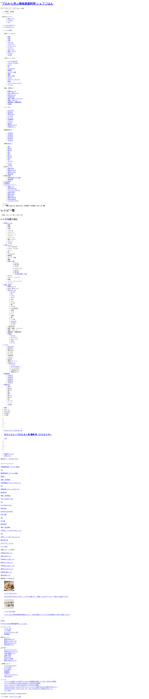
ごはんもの (11, 68)
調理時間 (7, 373)
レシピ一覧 (7, 628)
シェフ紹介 (7, 181)
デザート (10, 53)
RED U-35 (11, 195)
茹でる (10, 156)
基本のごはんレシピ (10, 643)
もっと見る (4, 546)
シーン (6, 344)
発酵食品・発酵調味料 (14, 102)
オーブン (10, 161)
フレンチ (10, 42)
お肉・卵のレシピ (13, 93)
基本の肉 (10, 174)
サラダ (10, 77)
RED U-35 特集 (8, 658)
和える (10, 157)
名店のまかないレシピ (11, 651)
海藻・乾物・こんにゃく (15, 98)
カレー (10, 65)
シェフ (8, 13)
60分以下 (10, 138)
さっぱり (10, 116)
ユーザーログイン (9, 25)
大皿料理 (10, 119)
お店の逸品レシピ (9, 653)
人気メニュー (8, 245)
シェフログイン (9, 27)
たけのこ (10, 20)
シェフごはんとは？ (10, 665)
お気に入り (7, 455)
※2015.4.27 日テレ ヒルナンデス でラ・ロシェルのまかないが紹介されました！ (28, 688)
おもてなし (11, 110)
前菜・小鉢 (11, 76)
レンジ (10, 163)
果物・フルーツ (12, 100)
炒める (10, 148)
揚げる (10, 150)
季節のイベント (12, 125)
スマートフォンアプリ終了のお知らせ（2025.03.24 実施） (22, 685)
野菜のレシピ (12, 91)
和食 (9, 37)
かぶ (9, 22)
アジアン (10, 47)
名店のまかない (12, 188)
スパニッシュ (12, 46)
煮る (9, 147)
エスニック (11, 49)
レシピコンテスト (13, 200)
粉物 (9, 81)
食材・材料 (7, 285)
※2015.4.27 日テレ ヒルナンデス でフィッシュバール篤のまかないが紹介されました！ (31, 687)
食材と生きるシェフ (10, 660)
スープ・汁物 (12, 72)
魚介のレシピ (12, 95)
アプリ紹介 (7, 669)
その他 (10, 55)
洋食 (9, 38)
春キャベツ (11, 18)
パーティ (10, 121)
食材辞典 (10, 179)
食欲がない (11, 114)
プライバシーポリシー (11, 674)
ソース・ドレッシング (14, 83)
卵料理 (10, 70)
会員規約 (7, 671)
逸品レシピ (11, 186)
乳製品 (10, 104)
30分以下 (10, 135)
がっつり (10, 117)
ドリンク (10, 85)
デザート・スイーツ (14, 79)
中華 (9, 40)
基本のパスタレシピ (10, 641)
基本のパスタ (12, 170)
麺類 (9, 74)
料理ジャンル (8, 223)
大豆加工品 (11, 96)
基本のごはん (12, 172)
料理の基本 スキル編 (14, 177)
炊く (9, 159)
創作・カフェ (12, 51)
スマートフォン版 (15, 696)
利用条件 (7, 673)
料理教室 (7, 183)
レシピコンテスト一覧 (11, 632)
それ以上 (10, 140)
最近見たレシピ (9, 454)
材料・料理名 (10, 11)
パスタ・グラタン (13, 63)
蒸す (9, 154)
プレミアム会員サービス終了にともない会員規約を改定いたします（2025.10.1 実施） (30, 681)
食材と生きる (12, 197)
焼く (9, 152)
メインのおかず (12, 61)
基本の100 (11, 168)
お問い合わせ (8, 676)
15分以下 (10, 133)
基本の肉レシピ (9, 644)
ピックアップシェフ (14, 190)
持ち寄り (10, 112)
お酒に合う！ (12, 126)
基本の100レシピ (9, 639)
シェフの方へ (8, 667)
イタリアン (11, 44)
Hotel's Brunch (12, 199)
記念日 (10, 123)
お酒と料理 (11, 192)
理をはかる (11, 194)
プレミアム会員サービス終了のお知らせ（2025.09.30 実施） (22, 683)
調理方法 (7, 384)
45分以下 (10, 136)
